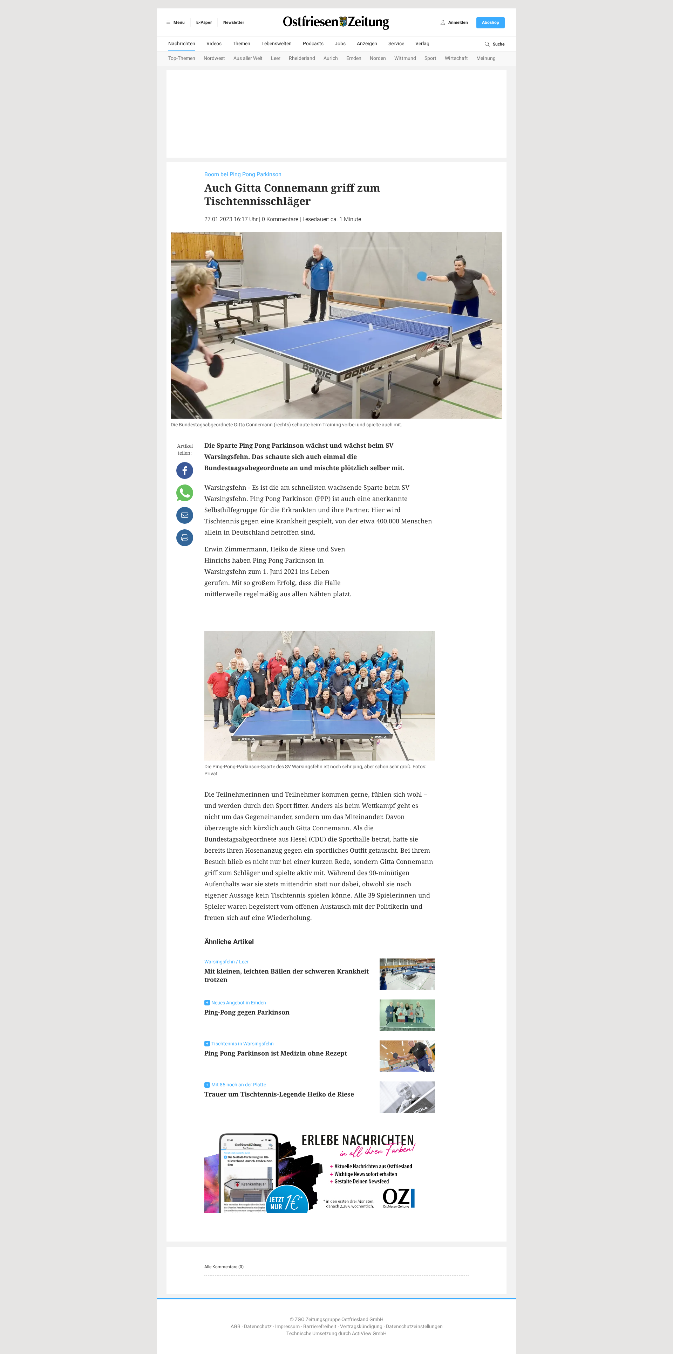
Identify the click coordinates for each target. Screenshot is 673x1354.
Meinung (486, 58)
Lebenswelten (276, 43)
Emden (353, 58)
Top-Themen (181, 58)
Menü (178, 22)
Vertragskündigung (361, 1326)
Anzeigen (367, 43)
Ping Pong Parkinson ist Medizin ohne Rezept (275, 1053)
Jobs (340, 43)
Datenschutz (258, 1326)
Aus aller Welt (248, 58)
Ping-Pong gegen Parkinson (247, 1012)
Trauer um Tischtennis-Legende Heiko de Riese (279, 1094)
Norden (378, 58)
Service (396, 43)
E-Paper (204, 22)
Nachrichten (181, 43)
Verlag (422, 43)
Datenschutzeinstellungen (414, 1326)
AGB (235, 1326)
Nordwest (214, 58)
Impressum (287, 1326)
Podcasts (313, 43)
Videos (214, 43)
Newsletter (233, 22)
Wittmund (405, 58)
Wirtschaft (456, 58)
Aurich (331, 58)
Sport (430, 58)
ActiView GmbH (369, 1333)
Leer (275, 58)
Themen (241, 43)
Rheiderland (302, 58)
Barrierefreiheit (319, 1326)
